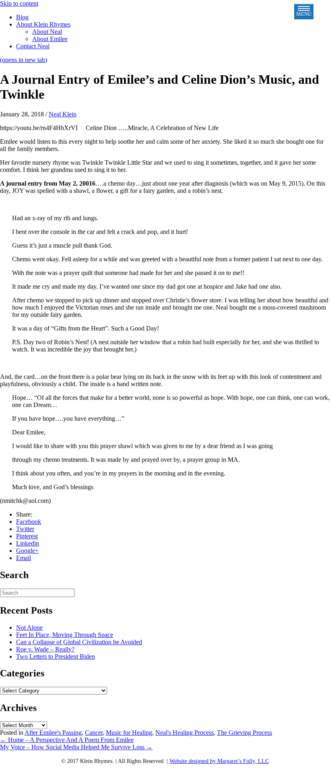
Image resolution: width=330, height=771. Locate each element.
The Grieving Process (244, 732)
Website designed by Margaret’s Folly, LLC (219, 761)
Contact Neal (33, 46)
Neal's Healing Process (184, 732)
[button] (304, 11)
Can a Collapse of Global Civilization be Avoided (79, 642)
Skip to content (19, 3)
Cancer (94, 732)
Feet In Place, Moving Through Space (64, 634)
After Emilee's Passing (53, 732)
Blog (22, 17)
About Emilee (50, 38)
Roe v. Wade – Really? (45, 649)
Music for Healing (129, 732)
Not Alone (29, 627)
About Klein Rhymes (43, 24)
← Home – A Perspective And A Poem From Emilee (67, 739)
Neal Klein (62, 114)
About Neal (47, 31)
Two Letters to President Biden (55, 656)
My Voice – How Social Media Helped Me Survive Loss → (76, 747)
